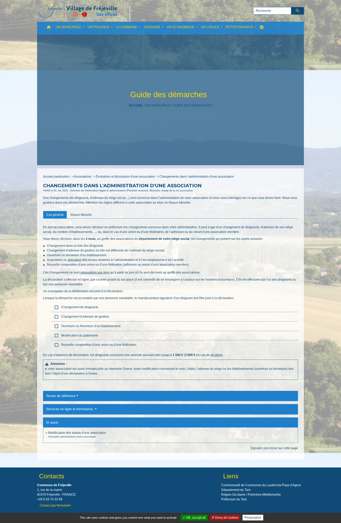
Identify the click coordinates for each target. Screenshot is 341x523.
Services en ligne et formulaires (70, 409)
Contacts (51, 476)
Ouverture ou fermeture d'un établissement (87, 326)
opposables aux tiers (94, 272)
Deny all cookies (226, 517)
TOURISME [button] (152, 27)
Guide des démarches (192, 105)
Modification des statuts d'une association (77, 432)
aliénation (75, 260)
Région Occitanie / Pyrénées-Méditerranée (251, 494)
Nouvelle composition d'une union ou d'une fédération (95, 345)
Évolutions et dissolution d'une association (126, 176)
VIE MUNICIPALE (158, 105)
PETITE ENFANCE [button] (240, 27)
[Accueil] (77, 11)
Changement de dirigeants (76, 307)
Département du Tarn (236, 489)
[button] (48, 28)
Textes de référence (60, 396)
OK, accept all (195, 517)
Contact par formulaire (55, 505)
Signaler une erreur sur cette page (274, 448)
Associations (83, 176)
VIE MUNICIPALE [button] (69, 27)
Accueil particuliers (56, 176)
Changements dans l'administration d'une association (196, 176)
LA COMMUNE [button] (127, 27)
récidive (216, 355)
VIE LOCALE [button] (210, 27)
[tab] (55, 214)
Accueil (136, 105)
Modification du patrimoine (76, 335)
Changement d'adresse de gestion (81, 316)
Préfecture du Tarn (234, 499)
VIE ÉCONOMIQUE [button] (181, 27)
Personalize (253, 517)
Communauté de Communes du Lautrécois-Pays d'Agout (261, 485)
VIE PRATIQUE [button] (98, 27)
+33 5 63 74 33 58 (49, 499)
